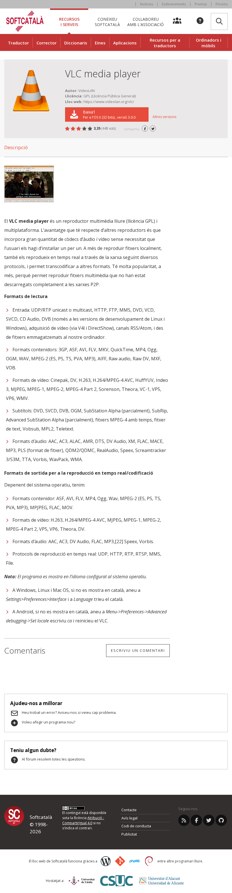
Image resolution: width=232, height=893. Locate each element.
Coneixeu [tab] (107, 21)
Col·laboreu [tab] (145, 21)
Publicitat (129, 834)
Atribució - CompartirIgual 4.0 (83, 820)
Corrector (46, 43)
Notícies (146, 4)
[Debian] (149, 861)
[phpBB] (134, 861)
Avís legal (129, 818)
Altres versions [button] (164, 116)
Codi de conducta (136, 825)
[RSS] (184, 820)
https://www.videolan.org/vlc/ (108, 101)
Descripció (16, 147)
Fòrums (222, 4)
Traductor (18, 43)
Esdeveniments (174, 4)
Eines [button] (100, 43)
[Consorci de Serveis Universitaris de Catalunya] (116, 880)
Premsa (201, 4)
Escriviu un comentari (138, 650)
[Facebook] (196, 820)
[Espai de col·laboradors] (180, 21)
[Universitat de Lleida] (81, 880)
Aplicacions (125, 43)
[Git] (120, 861)
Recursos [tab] (69, 21)
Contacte (129, 809)
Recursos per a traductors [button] (165, 42)
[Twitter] (208, 820)
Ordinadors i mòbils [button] (208, 42)
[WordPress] (106, 861)
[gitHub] (221, 820)
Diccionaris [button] (75, 43)
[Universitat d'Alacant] (161, 880)
